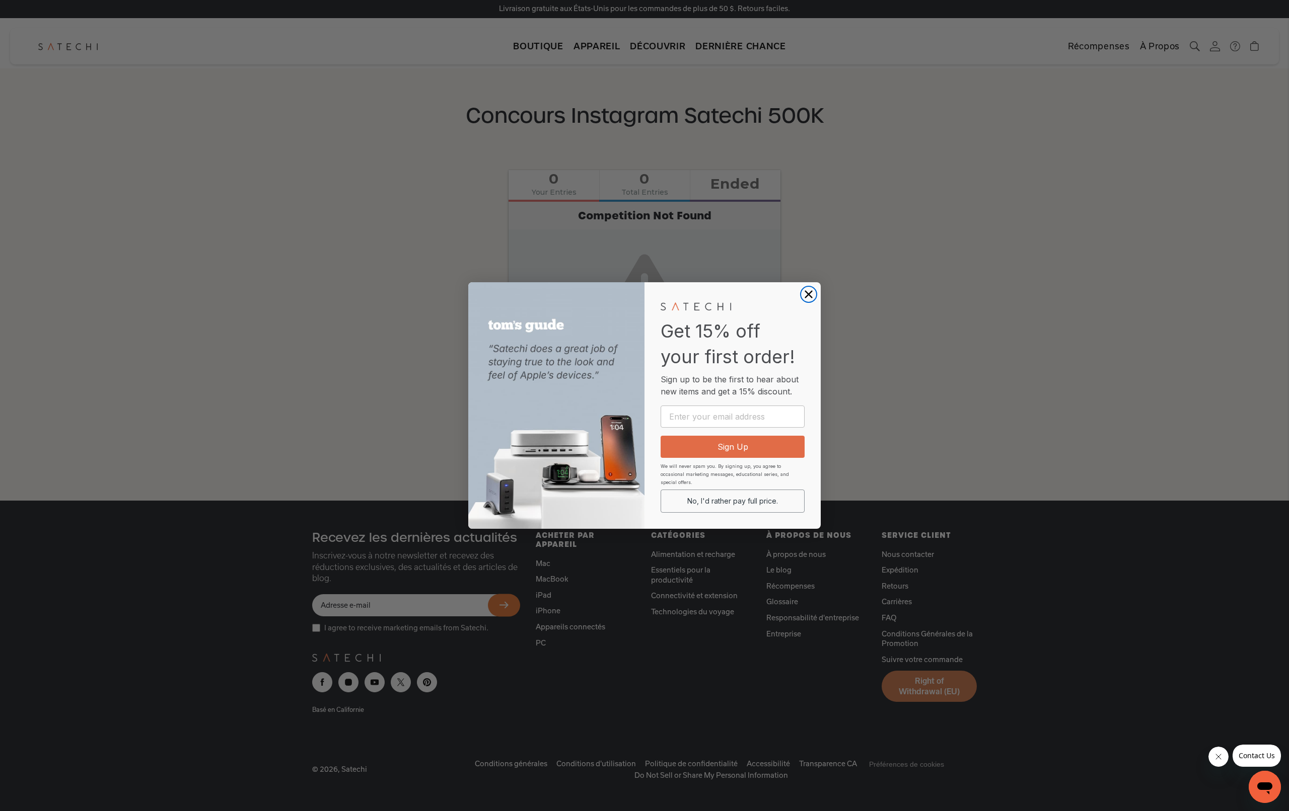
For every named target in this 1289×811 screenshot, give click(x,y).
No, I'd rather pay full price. (732, 501)
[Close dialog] (809, 294)
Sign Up (733, 447)
